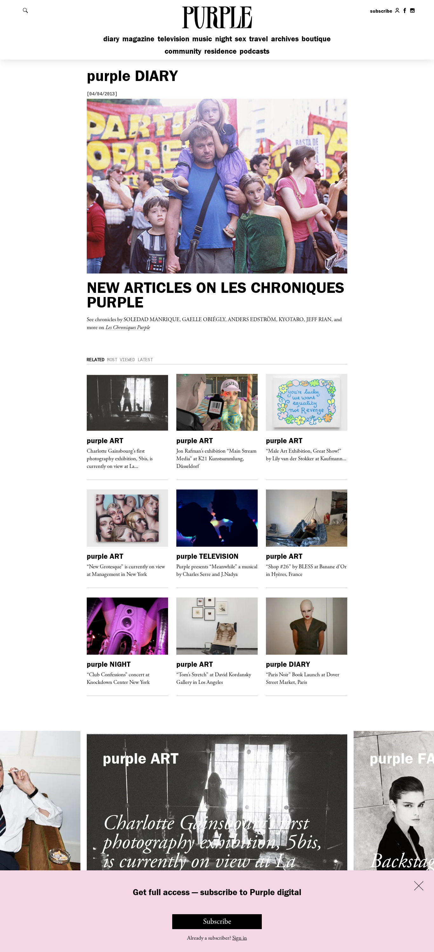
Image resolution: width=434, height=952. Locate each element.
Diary (111, 38)
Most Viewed (121, 359)
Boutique (316, 38)
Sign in (239, 938)
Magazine (138, 38)
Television (173, 38)
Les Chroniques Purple (127, 327)
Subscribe (217, 921)
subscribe (381, 10)
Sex (240, 38)
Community (183, 51)
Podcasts (254, 51)
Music (202, 38)
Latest (145, 359)
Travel (258, 38)
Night (223, 38)
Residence (220, 51)
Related (96, 359)
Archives (285, 38)
